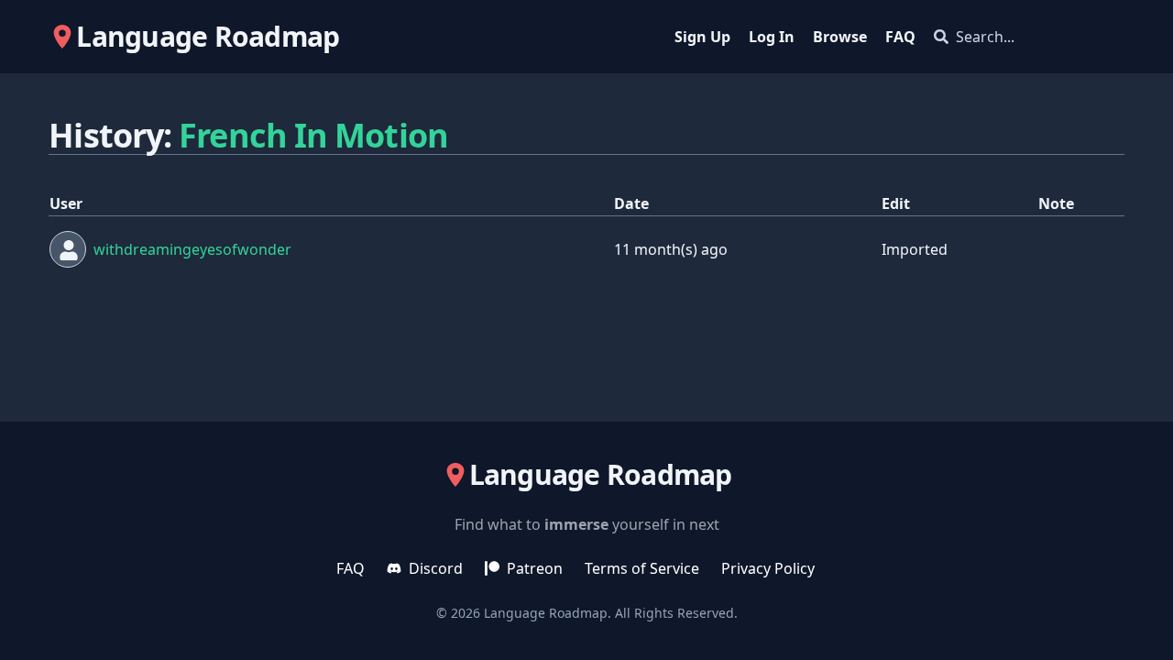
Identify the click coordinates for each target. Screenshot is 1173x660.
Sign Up (702, 37)
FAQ (900, 37)
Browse (840, 37)
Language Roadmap (546, 613)
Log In (772, 37)
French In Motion (313, 135)
